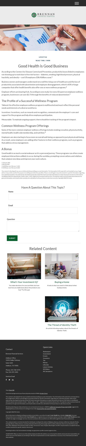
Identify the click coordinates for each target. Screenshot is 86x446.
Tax (44, 360)
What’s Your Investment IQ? (24, 282)
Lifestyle (46, 365)
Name (10, 191)
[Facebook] (6, 380)
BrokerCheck (44, 393)
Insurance (46, 358)
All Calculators (47, 371)
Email (10, 205)
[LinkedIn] (13, 380)
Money (45, 362)
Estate (45, 356)
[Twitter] (9, 380)
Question (11, 219)
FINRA (66, 415)
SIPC (70, 415)
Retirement (47, 351)
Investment (47, 354)
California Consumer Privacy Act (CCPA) (60, 407)
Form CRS (11, 390)
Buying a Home (62, 282)
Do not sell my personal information (46, 408)
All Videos (46, 369)
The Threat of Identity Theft (62, 325)
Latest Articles (48, 367)
